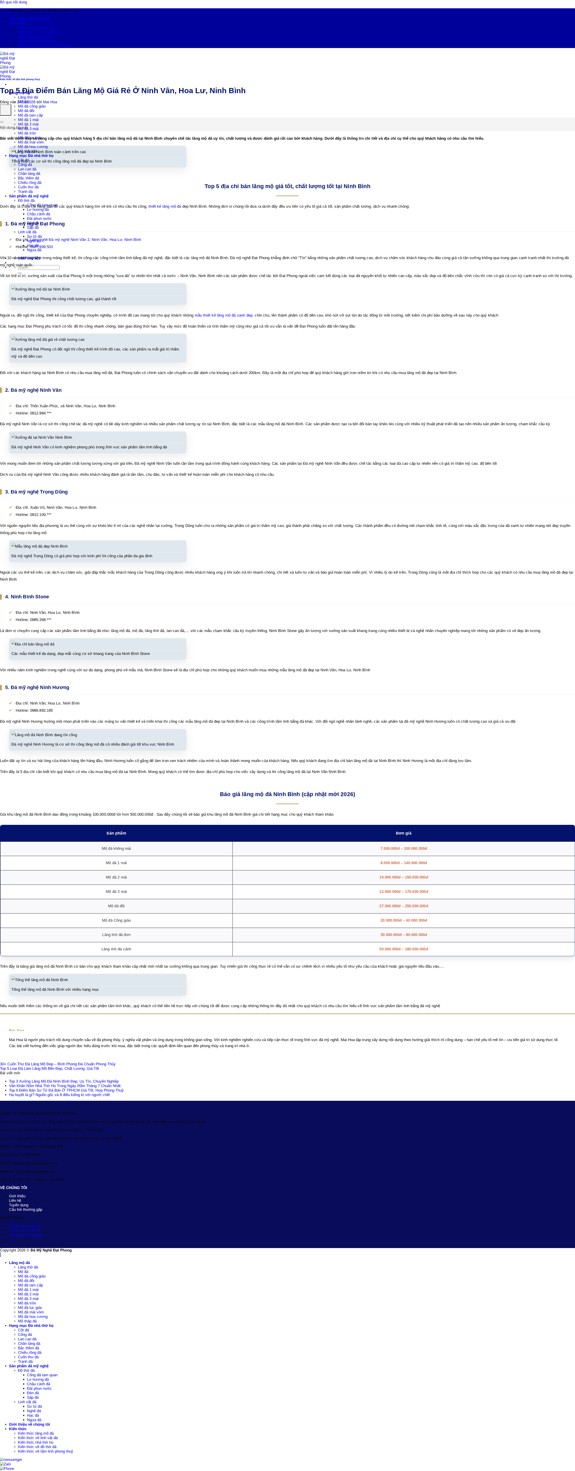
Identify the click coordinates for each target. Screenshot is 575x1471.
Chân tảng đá (29, 174)
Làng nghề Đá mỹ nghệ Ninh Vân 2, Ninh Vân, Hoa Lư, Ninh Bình (85, 240)
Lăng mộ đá (19, 1263)
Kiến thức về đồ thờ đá (37, 41)
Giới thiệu (17, 1196)
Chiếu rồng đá (29, 1352)
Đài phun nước (39, 218)
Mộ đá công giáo (32, 106)
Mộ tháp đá (27, 1321)
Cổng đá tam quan (42, 1375)
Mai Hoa (50, 102)
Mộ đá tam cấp (30, 115)
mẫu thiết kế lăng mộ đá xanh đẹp (223, 315)
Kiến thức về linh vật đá (38, 32)
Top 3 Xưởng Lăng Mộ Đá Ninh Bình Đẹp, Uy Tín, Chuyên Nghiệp (64, 1081)
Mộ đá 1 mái (28, 120)
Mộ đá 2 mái (28, 124)
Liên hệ (15, 1200)
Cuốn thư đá (28, 1357)
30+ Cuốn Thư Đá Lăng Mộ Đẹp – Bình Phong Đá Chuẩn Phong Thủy (58, 1064)
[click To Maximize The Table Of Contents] (5, 110)
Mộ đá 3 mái (28, 129)
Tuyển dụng (18, 1205)
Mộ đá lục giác (30, 1308)
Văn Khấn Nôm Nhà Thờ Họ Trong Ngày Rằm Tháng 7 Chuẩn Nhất (65, 1086)
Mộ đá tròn (27, 133)
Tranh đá (25, 1361)
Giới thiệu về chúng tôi (29, 19)
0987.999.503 (41, 247)
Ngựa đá (34, 1420)
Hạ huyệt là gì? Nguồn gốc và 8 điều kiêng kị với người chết (59, 1095)
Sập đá (33, 227)
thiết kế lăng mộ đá (164, 206)
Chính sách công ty (25, 1226)
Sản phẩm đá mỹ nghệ (29, 1366)
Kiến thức (18, 23)
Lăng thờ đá (28, 97)
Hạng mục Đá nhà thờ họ (31, 156)
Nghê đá (34, 1411)
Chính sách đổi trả (24, 1231)
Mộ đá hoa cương (33, 147)
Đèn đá (33, 223)
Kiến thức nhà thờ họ (35, 37)
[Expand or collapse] (2, 122)
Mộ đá (23, 1272)
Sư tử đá (34, 1406)
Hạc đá (33, 1415)
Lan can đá (27, 169)
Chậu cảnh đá (38, 214)
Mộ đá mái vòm (31, 142)
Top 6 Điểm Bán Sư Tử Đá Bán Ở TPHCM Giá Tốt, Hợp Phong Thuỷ (66, 1090)
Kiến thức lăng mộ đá (36, 28)
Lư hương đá (38, 1379)
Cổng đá (25, 1334)
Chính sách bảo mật (26, 1235)
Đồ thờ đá (26, 200)
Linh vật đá (27, 232)
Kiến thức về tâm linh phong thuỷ (45, 46)
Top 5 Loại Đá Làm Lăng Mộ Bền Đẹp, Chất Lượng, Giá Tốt (49, 1068)
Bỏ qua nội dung (13, 2)
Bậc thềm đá (28, 178)
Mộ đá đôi (26, 111)
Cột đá (23, 1330)
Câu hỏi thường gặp (25, 1209)
